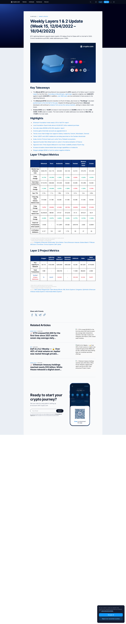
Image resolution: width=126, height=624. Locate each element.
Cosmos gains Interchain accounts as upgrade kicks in (50, 131)
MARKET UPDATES (43, 16)
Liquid (35, 94)
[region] (111, 614)
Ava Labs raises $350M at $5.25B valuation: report (48, 128)
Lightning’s (68, 94)
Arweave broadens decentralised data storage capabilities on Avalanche (55, 147)
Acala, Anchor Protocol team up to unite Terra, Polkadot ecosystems (54, 139)
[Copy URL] (44, 315)
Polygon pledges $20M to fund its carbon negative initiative (51, 150)
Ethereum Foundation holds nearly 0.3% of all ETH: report (51, 122)
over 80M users (62, 96)
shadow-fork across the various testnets (62, 105)
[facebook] (32, 315)
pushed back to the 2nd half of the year (45, 103)
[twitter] (36, 315)
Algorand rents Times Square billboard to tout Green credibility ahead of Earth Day (58, 144)
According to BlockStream (56, 94)
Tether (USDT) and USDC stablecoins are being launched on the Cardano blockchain (59, 136)
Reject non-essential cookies (111, 618)
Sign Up (106, 2)
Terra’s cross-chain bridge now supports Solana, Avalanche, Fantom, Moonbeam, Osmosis (61, 133)
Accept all (111, 615)
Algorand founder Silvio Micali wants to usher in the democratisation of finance (57, 142)
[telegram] (40, 315)
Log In (100, 2)
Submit (60, 411)
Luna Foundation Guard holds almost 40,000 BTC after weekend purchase (56, 125)
